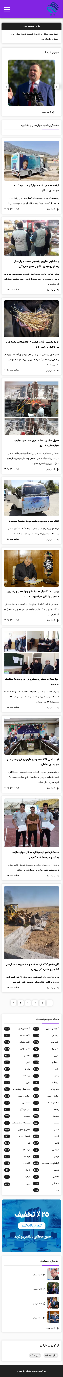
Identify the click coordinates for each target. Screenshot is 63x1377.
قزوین (46, 1143)
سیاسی (46, 1123)
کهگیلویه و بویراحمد (46, 1163)
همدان (17, 1184)
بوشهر (46, 1076)
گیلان (46, 1170)
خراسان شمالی (46, 1102)
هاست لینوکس (31, 1371)
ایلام (46, 1069)
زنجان (46, 1109)
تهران (17, 1082)
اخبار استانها (18, 1035)
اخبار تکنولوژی (17, 1042)
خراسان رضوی (17, 1096)
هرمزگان (46, 1183)
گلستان (17, 1163)
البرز (17, 1062)
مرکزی (18, 1176)
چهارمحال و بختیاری (17, 1089)
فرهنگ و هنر (17, 1136)
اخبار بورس (46, 1042)
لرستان (18, 1170)
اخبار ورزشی (17, 1049)
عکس (47, 1129)
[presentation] (56, 86)
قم (17, 1143)
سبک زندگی (17, 1109)
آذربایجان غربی (17, 1028)
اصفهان (17, 1055)
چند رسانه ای (47, 1089)
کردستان (17, 1150)
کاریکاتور (47, 1150)
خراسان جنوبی (46, 1096)
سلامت (46, 1116)
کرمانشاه (17, 1156)
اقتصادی (46, 1062)
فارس (46, 1136)
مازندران (47, 1176)
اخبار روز (47, 1049)
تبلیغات (47, 1082)
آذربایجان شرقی (46, 1028)
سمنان (17, 1116)
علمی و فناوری (17, 1129)
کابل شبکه (34, 1355)
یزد (46, 1190)
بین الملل (17, 1076)
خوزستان (17, 1102)
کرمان (46, 1156)
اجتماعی (46, 1035)
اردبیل (46, 1055)
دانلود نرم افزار (51, 1355)
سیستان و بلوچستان (18, 1123)
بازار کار (17, 1069)
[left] (13, 1003)
